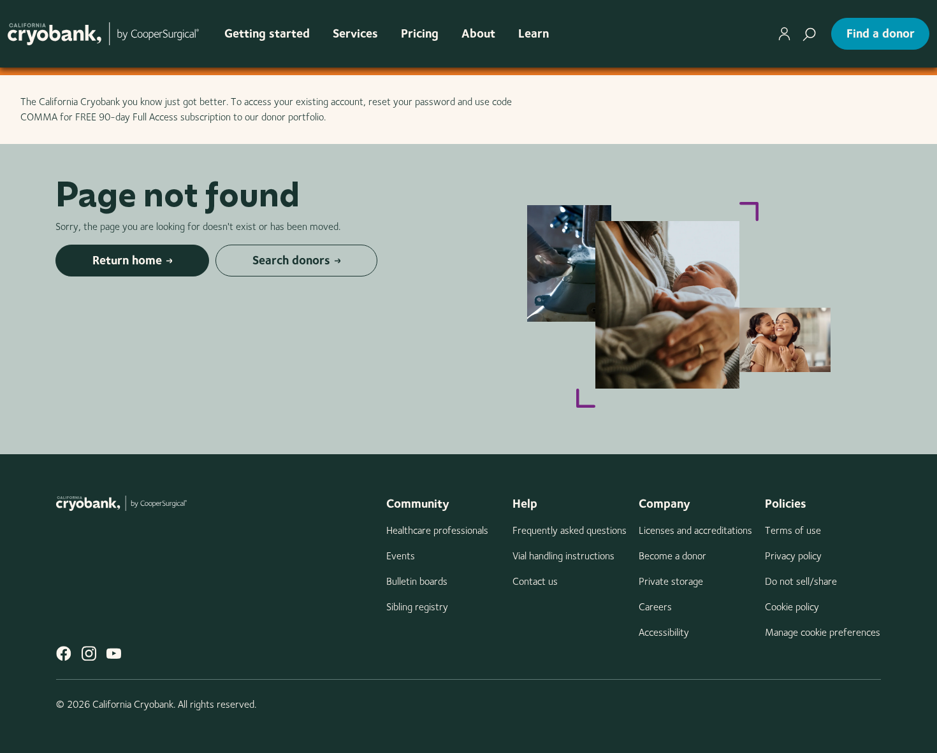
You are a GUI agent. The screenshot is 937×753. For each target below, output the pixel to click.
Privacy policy (793, 556)
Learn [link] (533, 33)
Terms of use (793, 530)
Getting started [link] (267, 33)
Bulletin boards (416, 581)
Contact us (535, 581)
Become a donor (672, 556)
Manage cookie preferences (822, 632)
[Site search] (809, 33)
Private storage (671, 581)
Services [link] (355, 33)
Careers (655, 607)
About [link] (478, 33)
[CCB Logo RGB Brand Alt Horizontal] (103, 33)
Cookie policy (792, 607)
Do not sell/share (801, 581)
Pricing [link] (420, 33)
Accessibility (664, 632)
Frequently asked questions (569, 530)
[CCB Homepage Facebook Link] (63, 653)
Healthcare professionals (437, 530)
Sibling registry (417, 607)
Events (400, 556)
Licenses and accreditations (695, 530)
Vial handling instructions (563, 556)
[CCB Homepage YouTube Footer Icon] (113, 653)
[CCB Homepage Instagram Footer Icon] (89, 653)
